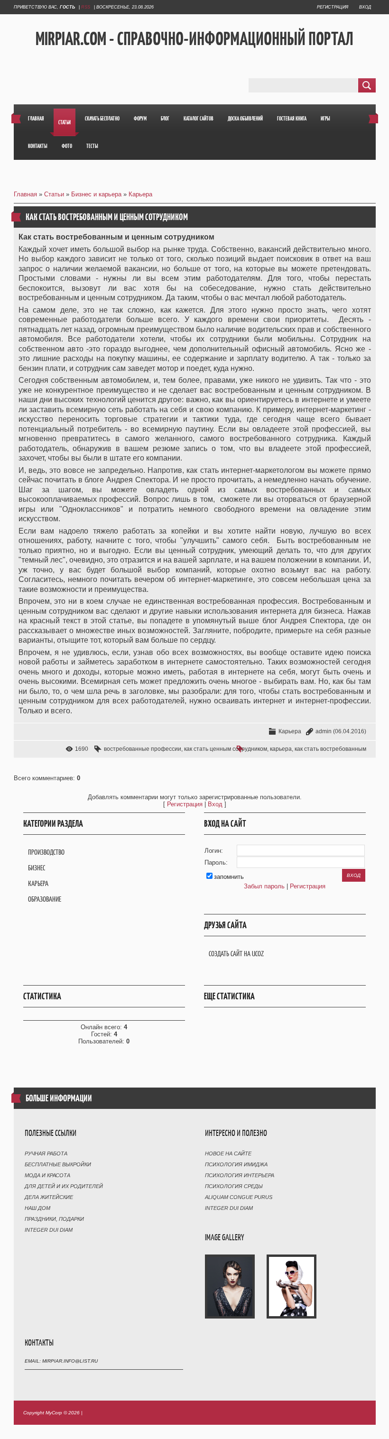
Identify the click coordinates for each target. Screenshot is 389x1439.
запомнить (229, 876)
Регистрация (332, 7)
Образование (44, 899)
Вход (365, 7)
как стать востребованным (330, 749)
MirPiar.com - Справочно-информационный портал (194, 38)
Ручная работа (46, 1153)
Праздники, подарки (54, 1219)
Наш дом (37, 1208)
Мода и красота (47, 1175)
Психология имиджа (236, 1164)
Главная (25, 194)
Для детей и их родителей (64, 1186)
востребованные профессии (142, 749)
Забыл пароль (264, 886)
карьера (281, 749)
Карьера (140, 194)
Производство (46, 852)
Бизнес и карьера (96, 194)
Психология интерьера (239, 1175)
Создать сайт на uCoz (236, 953)
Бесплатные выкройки (58, 1164)
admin (323, 731)
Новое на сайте (228, 1153)
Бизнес (36, 867)
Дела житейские (49, 1197)
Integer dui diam (49, 1230)
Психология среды (234, 1186)
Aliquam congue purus (238, 1197)
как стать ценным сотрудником (225, 749)
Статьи (54, 194)
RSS (85, 7)
